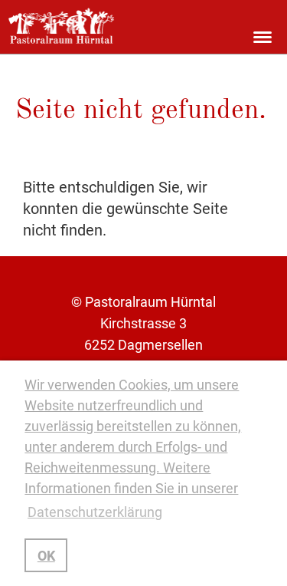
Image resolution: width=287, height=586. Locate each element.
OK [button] (46, 556)
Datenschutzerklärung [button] (95, 512)
